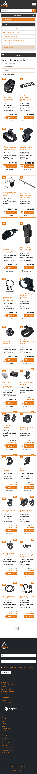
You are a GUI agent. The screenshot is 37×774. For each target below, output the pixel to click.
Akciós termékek (9, 66)
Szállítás (4, 745)
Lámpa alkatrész (8, 47)
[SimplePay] (11, 708)
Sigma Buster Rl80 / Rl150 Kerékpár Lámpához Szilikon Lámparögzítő (26, 98)
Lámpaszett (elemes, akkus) (11, 36)
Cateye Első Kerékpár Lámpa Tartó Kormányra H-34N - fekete (26, 296)
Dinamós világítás (8, 44)
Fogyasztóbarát (7, 750)
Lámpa (6, 24)
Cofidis (4, 731)
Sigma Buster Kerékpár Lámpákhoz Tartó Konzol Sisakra (9, 147)
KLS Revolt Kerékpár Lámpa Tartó (26, 469)
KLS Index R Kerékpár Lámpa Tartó (26, 555)
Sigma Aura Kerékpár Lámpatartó (9, 342)
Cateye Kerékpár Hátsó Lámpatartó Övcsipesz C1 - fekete (26, 249)
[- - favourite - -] (4, 117)
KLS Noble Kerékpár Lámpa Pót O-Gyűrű (9, 597)
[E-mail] (12, 766)
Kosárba (12, 117)
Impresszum (6, 752)
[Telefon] (15, 766)
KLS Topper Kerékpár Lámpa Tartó (9, 554)
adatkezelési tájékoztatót (12, 667)
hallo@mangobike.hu (7, 691)
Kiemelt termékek (9, 63)
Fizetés (4, 740)
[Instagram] (24, 766)
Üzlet (4, 721)
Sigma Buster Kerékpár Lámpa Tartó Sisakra (27, 341)
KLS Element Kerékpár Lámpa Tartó (27, 383)
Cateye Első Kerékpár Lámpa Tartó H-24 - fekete (9, 193)
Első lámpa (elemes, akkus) (11, 29)
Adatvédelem (6, 728)
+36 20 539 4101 (9, 689)
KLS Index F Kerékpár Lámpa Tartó (9, 469)
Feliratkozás (5, 672)
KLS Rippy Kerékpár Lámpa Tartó (9, 511)
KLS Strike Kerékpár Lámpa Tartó (26, 511)
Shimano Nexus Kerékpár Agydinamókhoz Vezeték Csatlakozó (9, 385)
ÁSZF (4, 726)
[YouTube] (21, 766)
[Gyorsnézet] (4, 79)
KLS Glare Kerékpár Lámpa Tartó (9, 426)
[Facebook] (18, 766)
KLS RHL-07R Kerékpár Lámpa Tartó (27, 597)
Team (4, 723)
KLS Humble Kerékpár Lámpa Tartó (26, 428)
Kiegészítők (8, 19)
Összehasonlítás (9, 121)
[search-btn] (34, 10)
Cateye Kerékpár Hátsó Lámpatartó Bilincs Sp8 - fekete (8, 298)
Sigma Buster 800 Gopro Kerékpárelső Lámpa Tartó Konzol (26, 147)
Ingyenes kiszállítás (8, 747)
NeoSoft (22, 770)
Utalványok (5, 743)
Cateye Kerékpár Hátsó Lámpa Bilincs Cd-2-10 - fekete (26, 195)
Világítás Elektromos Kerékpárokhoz (14, 40)
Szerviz (4, 738)
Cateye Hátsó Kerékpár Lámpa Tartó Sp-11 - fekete (9, 250)
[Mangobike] (34, 4)
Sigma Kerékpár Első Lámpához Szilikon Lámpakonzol (9, 99)
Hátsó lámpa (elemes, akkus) (11, 32)
